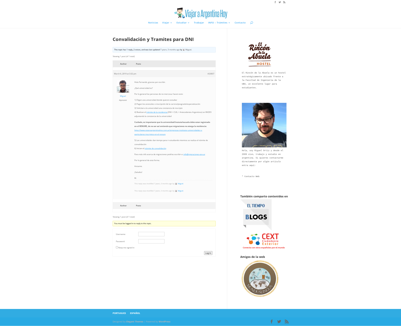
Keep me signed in (126, 247)
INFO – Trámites (217, 23)
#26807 (211, 73)
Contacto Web (251, 176)
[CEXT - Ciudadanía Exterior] (263, 248)
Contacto (240, 23)
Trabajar (199, 23)
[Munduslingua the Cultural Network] (259, 297)
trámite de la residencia (157, 112)
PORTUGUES (119, 313)
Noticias (153, 23)
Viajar (165, 23)
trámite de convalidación (155, 148)
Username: (121, 234)
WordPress (164, 321)
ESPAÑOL (135, 313)
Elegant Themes (134, 321)
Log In (208, 253)
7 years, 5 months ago (170, 49)
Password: (120, 241)
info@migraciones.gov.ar (194, 154)
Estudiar (182, 23)
